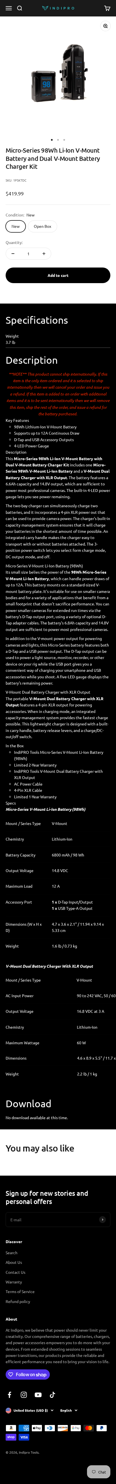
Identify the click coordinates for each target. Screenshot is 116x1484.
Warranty (14, 1281)
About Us (14, 1262)
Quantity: (14, 242)
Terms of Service (20, 1291)
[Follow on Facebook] (9, 1395)
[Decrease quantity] (13, 253)
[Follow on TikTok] (52, 1395)
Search (11, 1252)
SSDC (26, 1467)
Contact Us (15, 1272)
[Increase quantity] (44, 253)
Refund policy (18, 1301)
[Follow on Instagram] (24, 1395)
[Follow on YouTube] (38, 1395)
